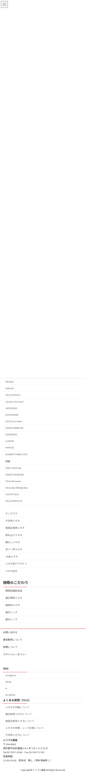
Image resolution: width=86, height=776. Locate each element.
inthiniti (9, 388)
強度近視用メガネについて (19, 721)
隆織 (7, 461)
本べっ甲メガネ (13, 549)
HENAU (9, 381)
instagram (10, 675)
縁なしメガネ (12, 542)
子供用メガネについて (17, 734)
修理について (10, 647)
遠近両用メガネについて (18, 714)
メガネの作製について (17, 707)
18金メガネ (11, 556)
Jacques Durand (14, 401)
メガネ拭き (11, 570)
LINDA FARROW (14, 427)
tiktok (8, 681)
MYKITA (9, 447)
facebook (10, 694)
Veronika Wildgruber (16, 487)
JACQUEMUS (12, 394)
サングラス (11, 513)
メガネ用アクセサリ (16, 563)
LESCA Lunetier (13, 421)
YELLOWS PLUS (13, 500)
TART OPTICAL (13, 468)
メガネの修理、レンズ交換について (24, 727)
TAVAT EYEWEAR (14, 474)
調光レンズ (11, 619)
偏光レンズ (11, 612)
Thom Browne (13, 481)
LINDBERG (11, 434)
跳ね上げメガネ (13, 535)
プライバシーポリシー (15, 654)
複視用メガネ (12, 605)
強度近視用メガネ (15, 527)
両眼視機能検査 (13, 590)
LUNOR (9, 441)
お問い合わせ (10, 632)
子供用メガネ (12, 520)
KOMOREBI (11, 414)
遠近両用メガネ (13, 597)
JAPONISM (11, 407)
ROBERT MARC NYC (16, 454)
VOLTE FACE (12, 494)
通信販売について (12, 639)
